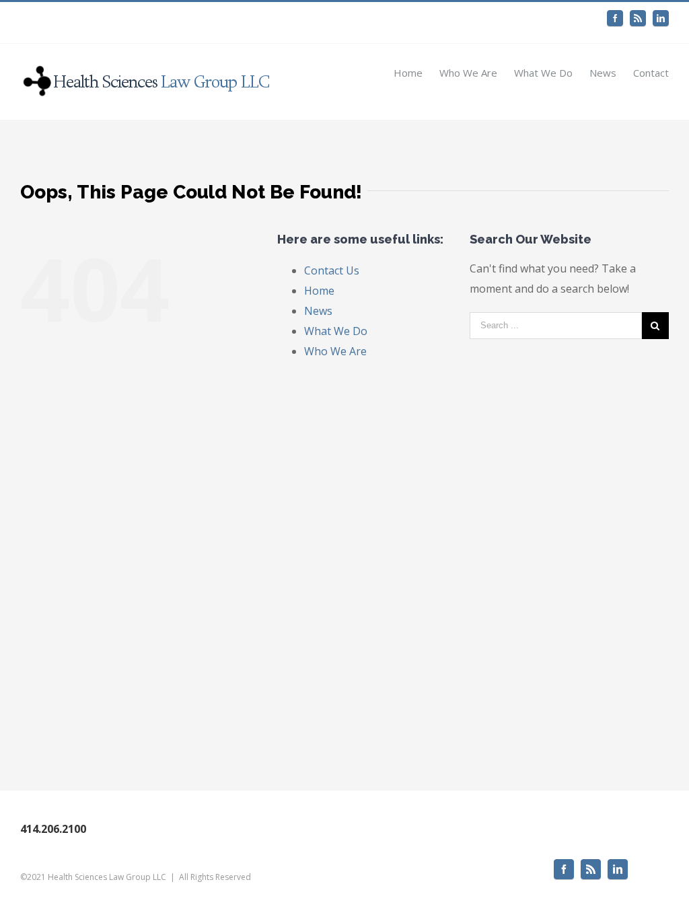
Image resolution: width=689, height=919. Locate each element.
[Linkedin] (661, 18)
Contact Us (331, 270)
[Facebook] (615, 18)
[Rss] (638, 18)
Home (319, 290)
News (318, 310)
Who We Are (335, 351)
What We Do (335, 331)
